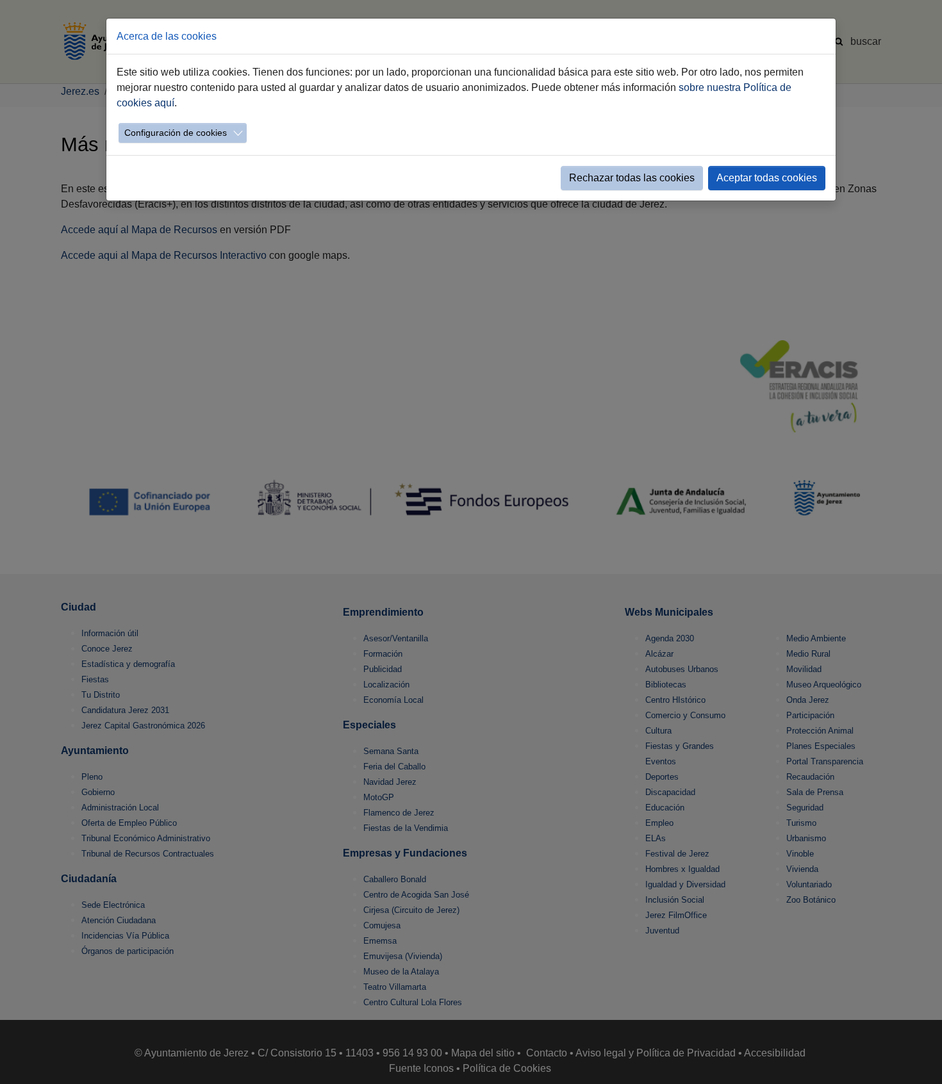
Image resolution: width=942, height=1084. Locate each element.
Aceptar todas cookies (766, 177)
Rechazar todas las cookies (632, 177)
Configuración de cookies (175, 132)
